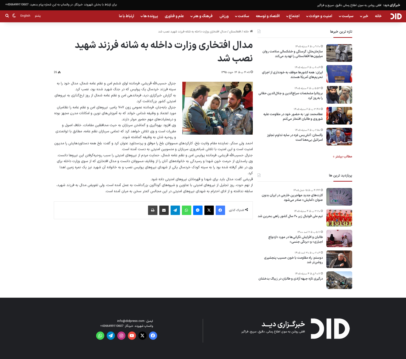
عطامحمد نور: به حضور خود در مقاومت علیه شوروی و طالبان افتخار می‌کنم (293, 116)
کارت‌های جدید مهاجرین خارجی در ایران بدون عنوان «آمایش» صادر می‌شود (292, 197)
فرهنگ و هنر (203, 16)
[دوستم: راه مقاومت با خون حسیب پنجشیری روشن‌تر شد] (339, 259)
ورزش (224, 16)
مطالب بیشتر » (342, 156)
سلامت (243, 16)
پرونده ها (150, 16)
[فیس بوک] (220, 210)
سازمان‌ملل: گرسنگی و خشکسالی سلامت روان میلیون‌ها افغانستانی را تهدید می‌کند (292, 54)
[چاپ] (152, 210)
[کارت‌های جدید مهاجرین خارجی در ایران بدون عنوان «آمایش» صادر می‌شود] (339, 197)
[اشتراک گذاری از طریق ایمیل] (164, 210)
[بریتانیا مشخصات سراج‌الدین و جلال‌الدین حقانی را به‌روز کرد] (339, 95)
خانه (378, 16)
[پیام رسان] (198, 210)
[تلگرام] (175, 210)
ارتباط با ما (126, 16)
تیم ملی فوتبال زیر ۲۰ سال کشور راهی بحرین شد (290, 216)
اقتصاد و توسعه (268, 16)
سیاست (347, 16)
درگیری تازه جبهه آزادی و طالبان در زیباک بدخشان (290, 279)
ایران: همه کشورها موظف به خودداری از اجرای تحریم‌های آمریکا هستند (292, 74)
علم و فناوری (174, 16)
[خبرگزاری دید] (396, 16)
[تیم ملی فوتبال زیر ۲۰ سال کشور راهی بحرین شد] (339, 217)
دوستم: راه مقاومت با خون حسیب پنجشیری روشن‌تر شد (293, 260)
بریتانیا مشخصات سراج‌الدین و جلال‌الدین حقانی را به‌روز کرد (290, 95)
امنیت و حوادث (320, 16)
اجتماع (294, 16)
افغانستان (235, 31)
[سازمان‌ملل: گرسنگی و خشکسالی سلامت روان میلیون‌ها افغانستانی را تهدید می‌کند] (339, 53)
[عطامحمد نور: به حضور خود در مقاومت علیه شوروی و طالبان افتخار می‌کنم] (339, 116)
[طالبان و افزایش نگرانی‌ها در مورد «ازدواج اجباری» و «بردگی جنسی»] (339, 238)
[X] (209, 210)
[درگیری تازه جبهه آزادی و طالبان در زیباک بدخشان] (339, 280)
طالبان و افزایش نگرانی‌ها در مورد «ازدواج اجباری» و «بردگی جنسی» (295, 239)
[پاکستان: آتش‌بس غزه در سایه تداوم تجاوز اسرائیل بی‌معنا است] (339, 136)
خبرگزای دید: (391, 5)
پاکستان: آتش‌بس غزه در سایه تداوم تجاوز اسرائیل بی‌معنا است (295, 137)
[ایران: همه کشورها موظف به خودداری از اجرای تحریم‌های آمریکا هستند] (339, 74)
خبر (365, 16)
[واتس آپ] (186, 210)
